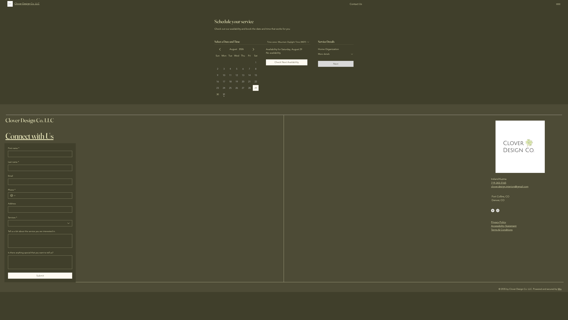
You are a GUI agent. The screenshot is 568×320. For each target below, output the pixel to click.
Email (10, 176)
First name (13, 148)
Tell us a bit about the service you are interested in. (31, 231)
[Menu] (558, 4)
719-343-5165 (498, 182)
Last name (13, 162)
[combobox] (40, 223)
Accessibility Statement (504, 225)
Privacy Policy (498, 222)
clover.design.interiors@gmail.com (509, 186)
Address (12, 203)
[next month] (253, 49)
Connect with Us (29, 136)
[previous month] (220, 49)
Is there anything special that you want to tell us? (30, 252)
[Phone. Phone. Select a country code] (13, 195)
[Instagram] (497, 210)
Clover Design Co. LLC (29, 120)
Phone (11, 189)
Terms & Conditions (502, 229)
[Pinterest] (492, 210)
